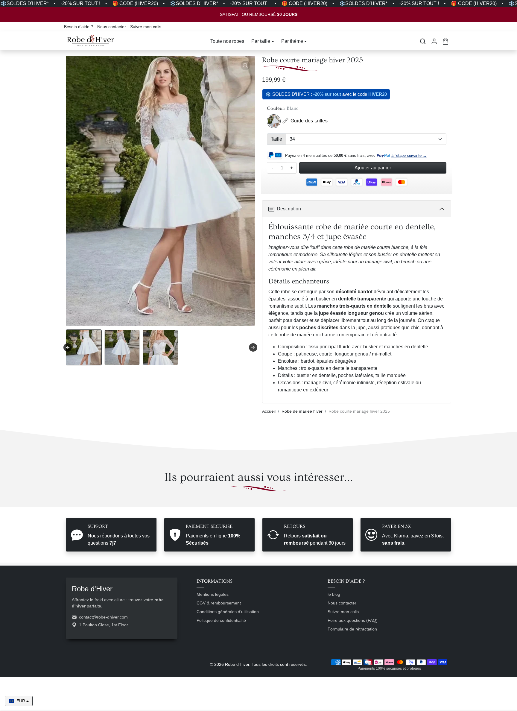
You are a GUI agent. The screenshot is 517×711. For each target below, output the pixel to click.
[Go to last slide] (67, 347)
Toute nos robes (227, 41)
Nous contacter (112, 26)
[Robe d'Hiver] (91, 40)
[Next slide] (253, 347)
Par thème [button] (292, 41)
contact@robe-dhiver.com (103, 617)
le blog (334, 594)
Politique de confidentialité (221, 620)
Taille (276, 139)
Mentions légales (213, 594)
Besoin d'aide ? (79, 26)
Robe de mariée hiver (302, 411)
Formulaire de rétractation (352, 629)
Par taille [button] (260, 41)
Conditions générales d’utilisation (228, 611)
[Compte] (434, 41)
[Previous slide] (66, 500)
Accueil (269, 411)
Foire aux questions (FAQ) (353, 620)
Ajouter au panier (373, 167)
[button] (422, 41)
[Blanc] (274, 121)
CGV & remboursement (219, 603)
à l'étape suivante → (409, 155)
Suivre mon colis (145, 26)
